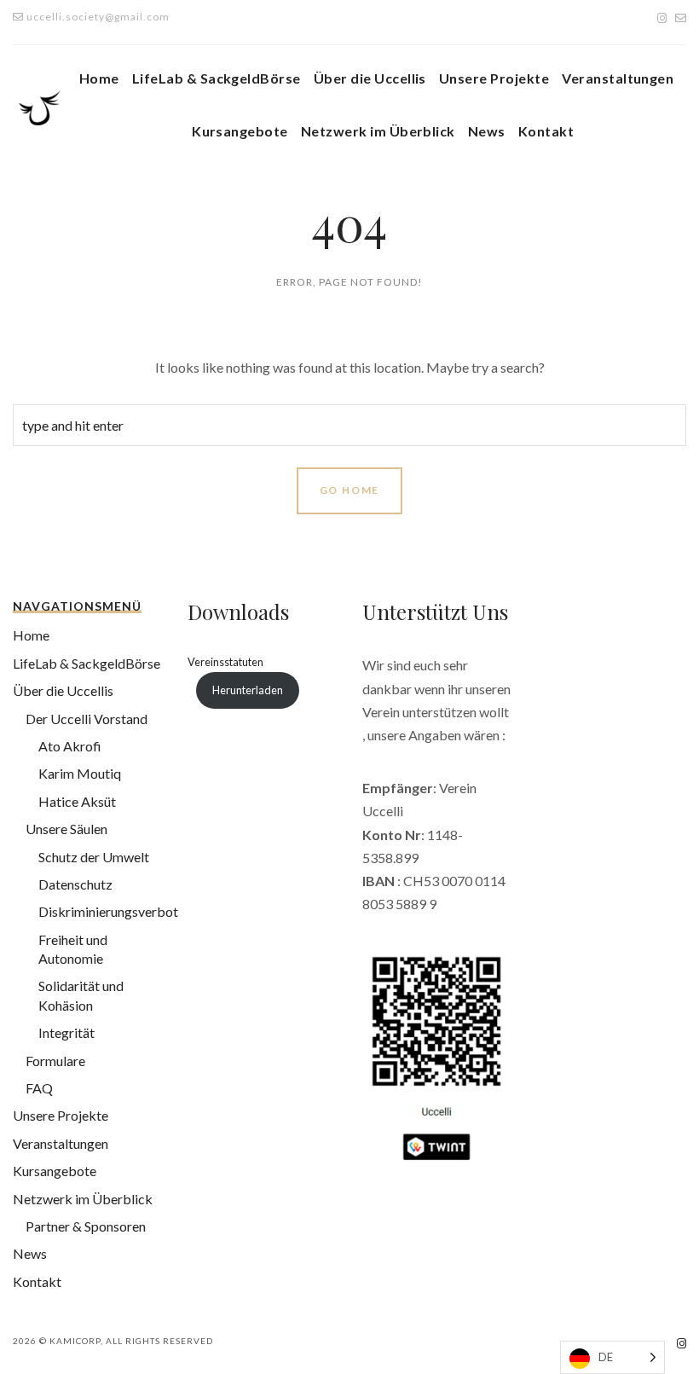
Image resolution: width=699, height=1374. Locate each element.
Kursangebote (240, 131)
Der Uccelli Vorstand (86, 718)
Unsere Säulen (66, 828)
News (486, 131)
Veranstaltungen (617, 78)
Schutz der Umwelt (93, 857)
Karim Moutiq (79, 773)
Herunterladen (247, 690)
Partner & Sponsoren (86, 1226)
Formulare (55, 1060)
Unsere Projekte (494, 78)
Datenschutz (75, 884)
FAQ (39, 1088)
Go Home (350, 490)
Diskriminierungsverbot (108, 911)
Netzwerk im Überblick (378, 131)
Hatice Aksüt (77, 801)
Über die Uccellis (370, 78)
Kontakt (546, 131)
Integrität (66, 1032)
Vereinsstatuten (225, 662)
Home (99, 78)
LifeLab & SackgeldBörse (216, 78)
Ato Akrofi (69, 746)
